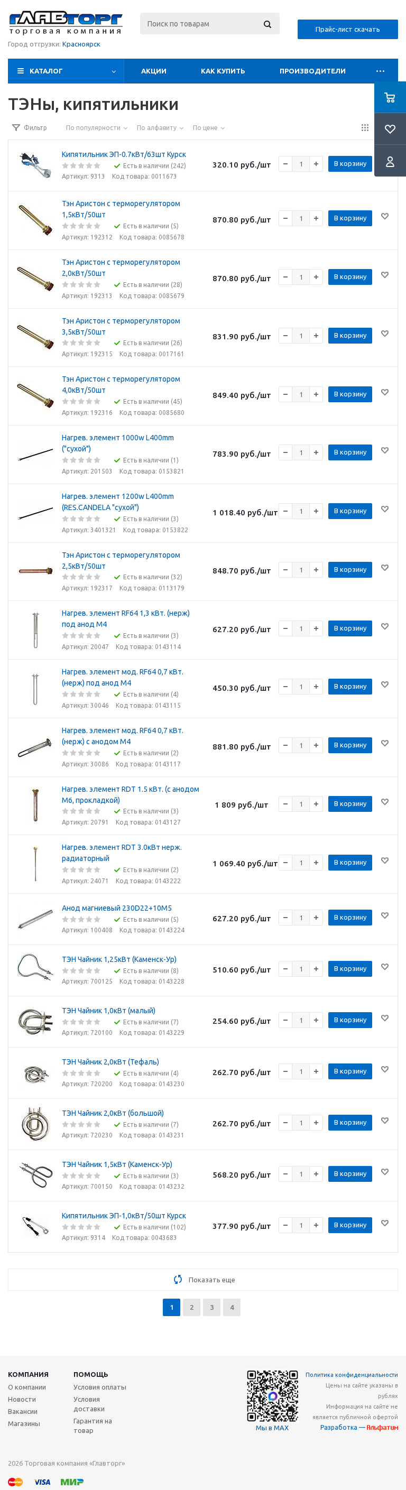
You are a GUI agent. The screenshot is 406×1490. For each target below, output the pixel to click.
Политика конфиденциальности (352, 1375)
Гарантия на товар (92, 1425)
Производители (313, 71)
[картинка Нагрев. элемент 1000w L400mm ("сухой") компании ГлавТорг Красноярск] (35, 454)
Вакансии (23, 1411)
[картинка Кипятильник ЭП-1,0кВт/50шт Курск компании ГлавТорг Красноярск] (35, 1226)
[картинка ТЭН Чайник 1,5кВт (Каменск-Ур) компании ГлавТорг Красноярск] (35, 1175)
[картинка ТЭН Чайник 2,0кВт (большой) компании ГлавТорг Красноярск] (35, 1124)
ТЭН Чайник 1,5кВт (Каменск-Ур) (117, 1164)
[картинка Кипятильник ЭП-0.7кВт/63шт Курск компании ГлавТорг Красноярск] (35, 165)
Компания (28, 1374)
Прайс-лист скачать (348, 29)
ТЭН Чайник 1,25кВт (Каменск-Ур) (119, 959)
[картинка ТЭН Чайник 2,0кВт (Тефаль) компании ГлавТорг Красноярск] (35, 1072)
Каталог (46, 71)
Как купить (223, 71)
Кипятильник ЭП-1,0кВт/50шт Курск (124, 1215)
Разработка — (343, 1427)
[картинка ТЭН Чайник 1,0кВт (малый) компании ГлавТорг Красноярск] (35, 1021)
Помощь (90, 1374)
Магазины (24, 1423)
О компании (27, 1387)
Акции (154, 71)
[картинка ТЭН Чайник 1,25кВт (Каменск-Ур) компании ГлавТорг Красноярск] (35, 970)
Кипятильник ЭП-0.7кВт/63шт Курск (124, 154)
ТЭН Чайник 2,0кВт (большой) (113, 1113)
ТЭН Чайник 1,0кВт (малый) (108, 1010)
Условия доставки (89, 1403)
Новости (22, 1399)
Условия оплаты (99, 1387)
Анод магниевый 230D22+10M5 (117, 908)
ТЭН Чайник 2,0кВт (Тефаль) (110, 1062)
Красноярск (81, 44)
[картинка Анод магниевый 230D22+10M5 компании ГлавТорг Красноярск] (35, 919)
